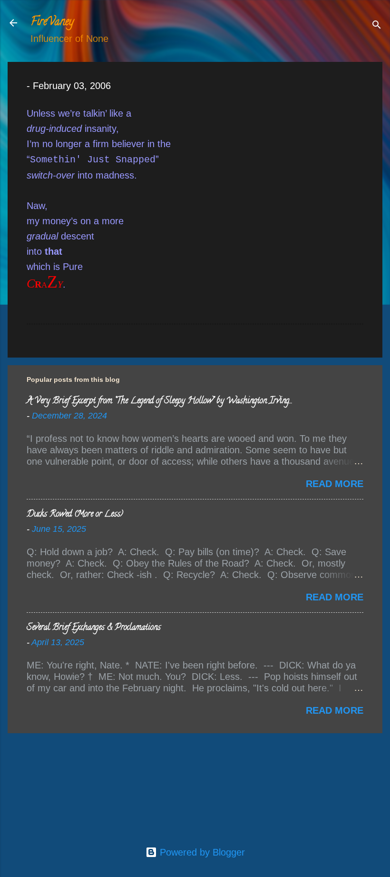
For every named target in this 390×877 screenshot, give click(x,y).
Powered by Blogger (201, 852)
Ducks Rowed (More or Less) (75, 514)
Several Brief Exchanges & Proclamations (94, 628)
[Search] (376, 25)
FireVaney (52, 22)
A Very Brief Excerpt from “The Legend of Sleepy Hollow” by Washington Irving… (159, 401)
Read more (334, 483)
